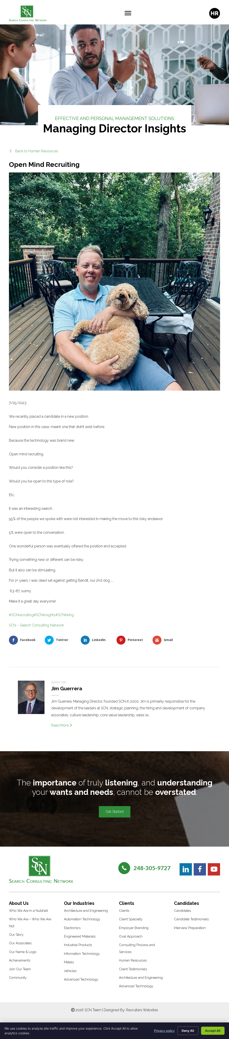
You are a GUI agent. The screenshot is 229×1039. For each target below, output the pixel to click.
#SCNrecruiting (21, 615)
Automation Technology (82, 919)
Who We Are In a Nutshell (28, 911)
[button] (33, 151)
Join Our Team (20, 969)
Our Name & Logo (22, 952)
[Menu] (128, 13)
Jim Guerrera (66, 688)
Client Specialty (130, 919)
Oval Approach (130, 936)
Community (18, 978)
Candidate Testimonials (191, 919)
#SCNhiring (64, 615)
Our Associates (20, 943)
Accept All (213, 1031)
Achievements (19, 960)
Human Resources (133, 960)
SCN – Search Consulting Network (36, 625)
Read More (60, 725)
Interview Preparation (190, 928)
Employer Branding (133, 928)
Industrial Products (78, 945)
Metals (69, 962)
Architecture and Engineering (86, 911)
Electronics (72, 928)
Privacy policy (164, 1031)
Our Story (16, 935)
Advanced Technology (81, 979)
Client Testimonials (133, 969)
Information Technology (82, 954)
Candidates (182, 911)
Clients (124, 911)
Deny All (188, 1031)
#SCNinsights (44, 615)
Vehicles (70, 971)
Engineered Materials (79, 936)
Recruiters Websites (142, 1010)
